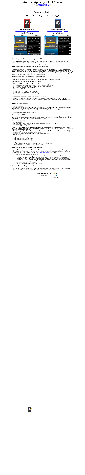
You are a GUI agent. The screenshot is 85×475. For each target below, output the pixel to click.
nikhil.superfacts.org (44, 5)
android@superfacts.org (44, 4)
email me (66, 31)
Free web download (21, 31)
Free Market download (33, 31)
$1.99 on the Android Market (54, 31)
